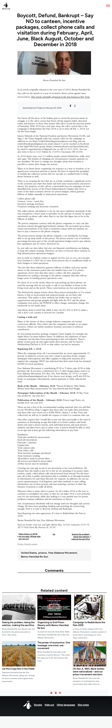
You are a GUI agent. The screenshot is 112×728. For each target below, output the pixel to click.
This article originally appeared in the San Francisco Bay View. (60, 97)
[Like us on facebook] (51, 693)
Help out (49, 704)
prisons (42, 552)
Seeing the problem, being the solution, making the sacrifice (80, 536)
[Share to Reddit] (75, 106)
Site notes (83, 704)
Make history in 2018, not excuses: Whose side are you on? (29, 536)
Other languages (66, 704)
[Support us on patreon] (55, 693)
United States (29, 552)
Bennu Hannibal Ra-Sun (34, 556)
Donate (38, 704)
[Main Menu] (107, 6)
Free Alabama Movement (62, 552)
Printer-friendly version (28, 544)
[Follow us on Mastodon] (60, 693)
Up (54, 534)
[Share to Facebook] (70, 106)
